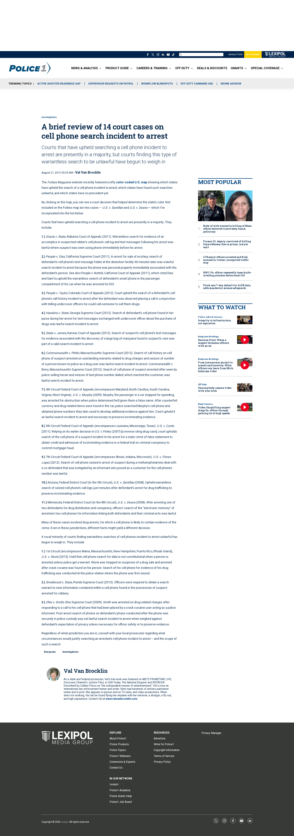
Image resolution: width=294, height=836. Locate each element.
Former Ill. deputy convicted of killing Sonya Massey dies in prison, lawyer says (227, 244)
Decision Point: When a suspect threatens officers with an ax (213, 342)
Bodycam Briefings (208, 336)
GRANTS (237, 68)
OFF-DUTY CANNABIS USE (197, 83)
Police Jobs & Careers (210, 317)
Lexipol (64, 821)
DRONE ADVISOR (231, 83)
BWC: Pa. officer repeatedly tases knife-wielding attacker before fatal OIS (227, 274)
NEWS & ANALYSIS (84, 68)
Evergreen (50, 651)
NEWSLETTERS (235, 54)
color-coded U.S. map (131, 182)
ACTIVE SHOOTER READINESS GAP (59, 83)
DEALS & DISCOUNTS (212, 68)
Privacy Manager (211, 733)
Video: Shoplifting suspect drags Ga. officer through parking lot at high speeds (214, 410)
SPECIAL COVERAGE (265, 68)
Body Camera (205, 404)
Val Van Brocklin (88, 172)
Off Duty (202, 384)
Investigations (49, 117)
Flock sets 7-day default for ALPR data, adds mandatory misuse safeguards (227, 287)
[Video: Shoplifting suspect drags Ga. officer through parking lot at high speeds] (244, 407)
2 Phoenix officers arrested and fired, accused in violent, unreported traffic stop (226, 260)
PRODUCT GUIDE (117, 68)
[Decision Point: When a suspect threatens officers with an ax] (244, 339)
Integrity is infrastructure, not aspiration (214, 322)
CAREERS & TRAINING (152, 68)
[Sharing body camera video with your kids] (244, 387)
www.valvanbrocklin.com (121, 698)
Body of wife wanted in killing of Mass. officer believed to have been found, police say (227, 229)
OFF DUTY (182, 68)
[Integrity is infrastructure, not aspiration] (244, 320)
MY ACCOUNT (253, 54)
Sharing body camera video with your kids (214, 389)
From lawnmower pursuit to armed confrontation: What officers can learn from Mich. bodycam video (216, 367)
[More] (100, 68)
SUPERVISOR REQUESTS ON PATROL (111, 83)
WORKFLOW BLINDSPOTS (157, 83)
